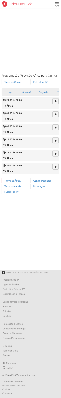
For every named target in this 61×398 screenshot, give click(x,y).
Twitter (9, 367)
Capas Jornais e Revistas (15, 301)
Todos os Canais (12, 82)
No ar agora (39, 186)
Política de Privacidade (13, 385)
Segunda (43, 92)
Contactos (7, 393)
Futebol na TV (40, 82)
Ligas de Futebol (11, 284)
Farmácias (8, 306)
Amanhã (26, 92)
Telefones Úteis (10, 350)
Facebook (11, 363)
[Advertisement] (30, 40)
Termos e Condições (12, 381)
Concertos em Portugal (14, 328)
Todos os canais (12, 186)
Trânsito (7, 311)
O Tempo (7, 345)
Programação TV (11, 279)
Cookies (6, 389)
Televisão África (12, 180)
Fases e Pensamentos (14, 338)
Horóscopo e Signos (13, 323)
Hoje (10, 92)
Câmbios (7, 315)
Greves (6, 355)
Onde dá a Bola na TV (14, 289)
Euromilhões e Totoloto (14, 293)
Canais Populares (42, 180)
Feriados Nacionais (12, 333)
